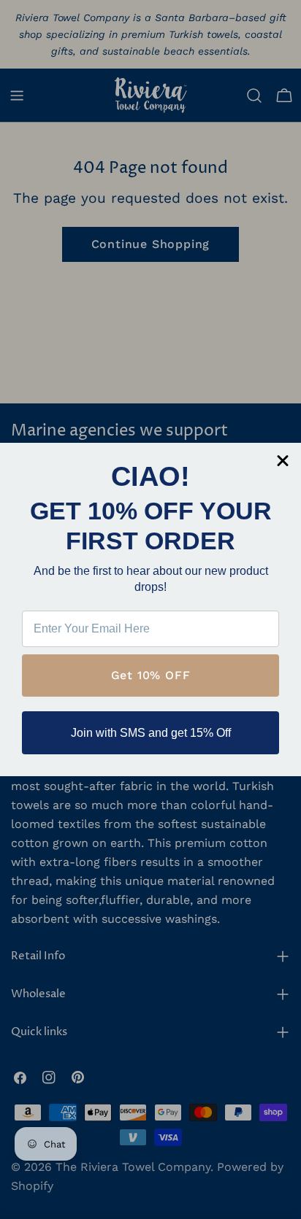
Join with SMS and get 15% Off (151, 733)
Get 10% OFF (151, 675)
